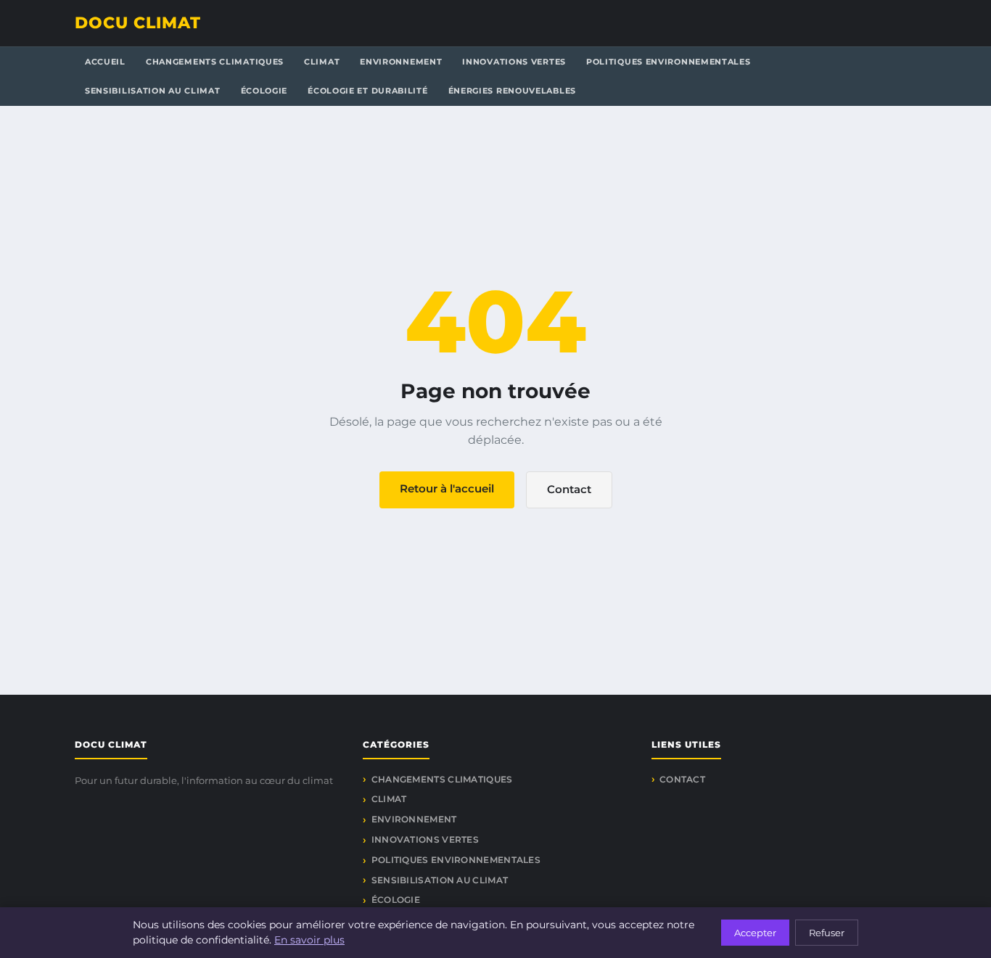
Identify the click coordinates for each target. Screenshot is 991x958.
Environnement (401, 62)
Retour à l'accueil (447, 488)
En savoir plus (309, 939)
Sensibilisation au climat (153, 91)
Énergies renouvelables (512, 91)
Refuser (826, 932)
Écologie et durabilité (367, 91)
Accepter (755, 932)
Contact (569, 489)
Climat (322, 62)
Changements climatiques (215, 62)
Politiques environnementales (668, 62)
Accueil (105, 62)
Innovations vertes (514, 62)
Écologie (264, 91)
